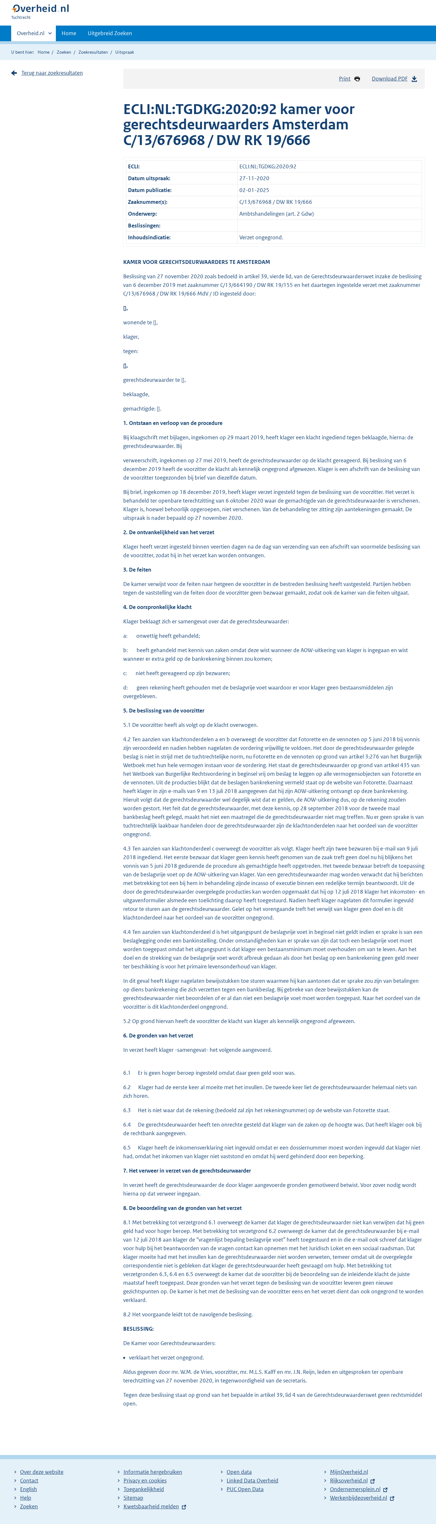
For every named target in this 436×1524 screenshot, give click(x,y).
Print (344, 78)
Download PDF (390, 78)
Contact (29, 1480)
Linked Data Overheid (252, 1480)
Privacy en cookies (145, 1480)
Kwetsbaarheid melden (151, 1506)
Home (69, 33)
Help (25, 1497)
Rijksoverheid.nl (349, 1480)
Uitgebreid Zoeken (110, 33)
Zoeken (64, 52)
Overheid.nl (30, 35)
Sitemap (133, 1497)
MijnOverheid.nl (349, 1471)
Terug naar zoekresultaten (52, 72)
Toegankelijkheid (144, 1489)
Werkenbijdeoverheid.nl (358, 1497)
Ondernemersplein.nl (355, 1489)
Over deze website (42, 1471)
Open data (239, 1471)
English (28, 1489)
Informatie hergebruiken (153, 1471)
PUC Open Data (245, 1489)
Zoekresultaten (93, 52)
